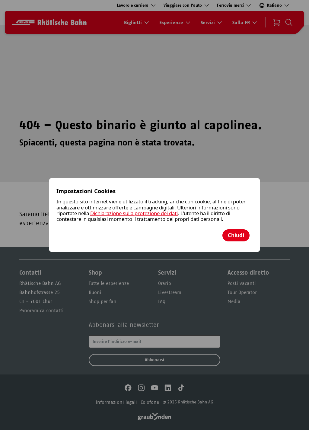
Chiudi (236, 235)
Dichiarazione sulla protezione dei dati (134, 213)
